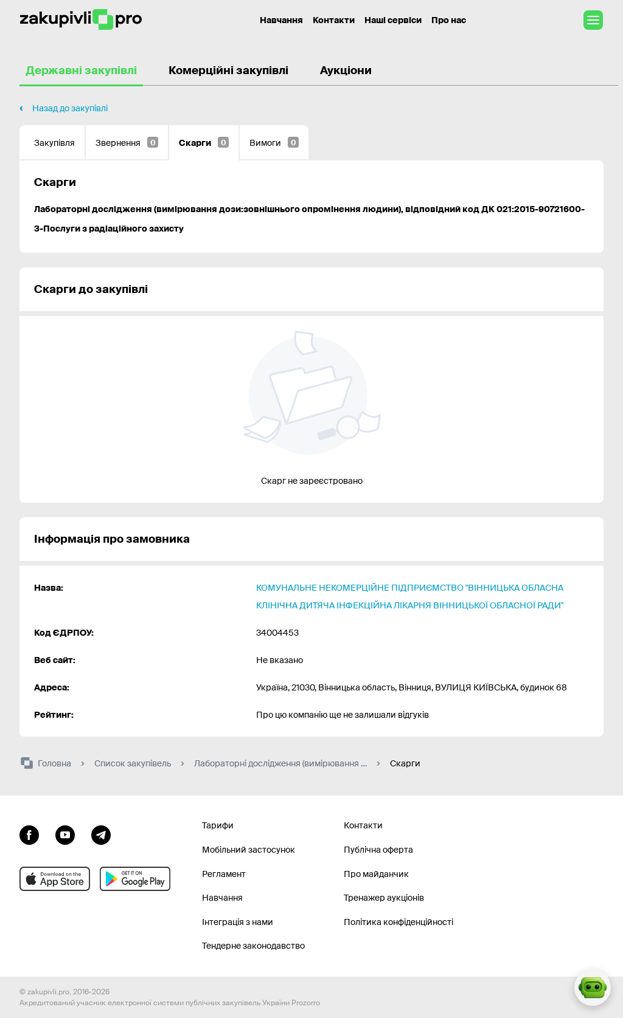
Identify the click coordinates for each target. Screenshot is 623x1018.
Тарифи (218, 825)
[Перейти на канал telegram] (101, 833)
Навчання (281, 20)
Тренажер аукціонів (384, 897)
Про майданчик (376, 873)
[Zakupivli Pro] (81, 19)
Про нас (448, 20)
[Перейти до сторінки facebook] (29, 833)
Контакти (334, 20)
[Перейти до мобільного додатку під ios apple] (54, 879)
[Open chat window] (592, 987)
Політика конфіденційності (398, 922)
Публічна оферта (378, 849)
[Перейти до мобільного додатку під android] (135, 879)
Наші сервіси (393, 20)
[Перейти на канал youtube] (65, 833)
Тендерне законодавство (253, 945)
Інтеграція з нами (237, 922)
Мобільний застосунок (248, 849)
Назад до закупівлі (70, 108)
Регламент (224, 873)
